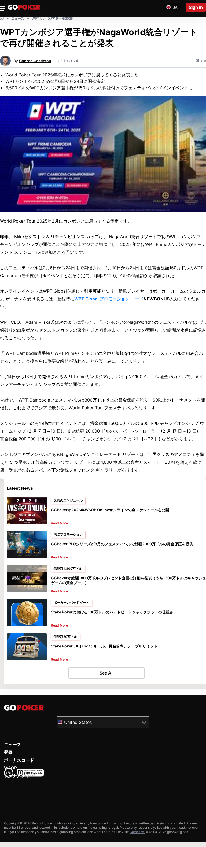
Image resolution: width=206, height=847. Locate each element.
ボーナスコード (19, 760)
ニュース (12, 744)
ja (175, 7)
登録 (8, 752)
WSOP (10, 768)
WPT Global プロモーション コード (109, 298)
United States (78, 722)
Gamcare (137, 832)
